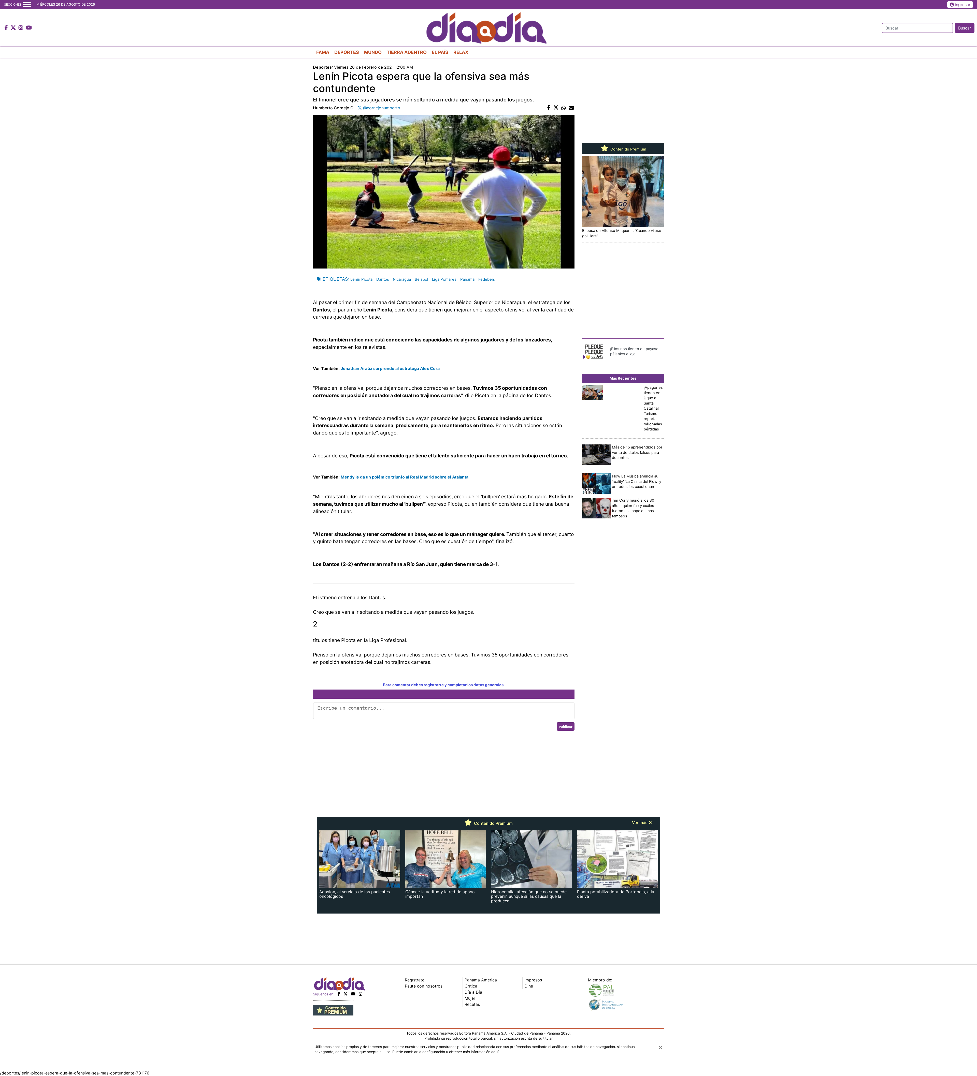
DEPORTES (346, 52)
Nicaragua (402, 279)
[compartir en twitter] (556, 107)
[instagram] (360, 993)
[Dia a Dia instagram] (21, 28)
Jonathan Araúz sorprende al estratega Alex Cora (390, 368)
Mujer (470, 998)
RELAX (460, 52)
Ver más (640, 822)
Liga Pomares (444, 279)
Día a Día (473, 992)
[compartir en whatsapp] (563, 107)
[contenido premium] (333, 1009)
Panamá (467, 279)
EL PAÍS (440, 52)
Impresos (533, 979)
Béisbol (421, 279)
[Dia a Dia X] (14, 28)
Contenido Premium (627, 149)
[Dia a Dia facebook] (7, 28)
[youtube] (353, 993)
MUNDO (373, 52)
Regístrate (414, 979)
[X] (345, 993)
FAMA (322, 52)
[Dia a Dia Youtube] (29, 28)
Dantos (382, 279)
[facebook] (339, 993)
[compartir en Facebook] (549, 107)
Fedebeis (486, 279)
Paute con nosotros (423, 986)
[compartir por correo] (571, 107)
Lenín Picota (361, 279)
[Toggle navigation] (27, 4)
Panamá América (481, 979)
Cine (528, 986)
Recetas (472, 1004)
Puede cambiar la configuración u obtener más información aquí (445, 1052)
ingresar (962, 4)
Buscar (964, 28)
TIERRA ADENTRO (407, 52)
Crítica (471, 986)
